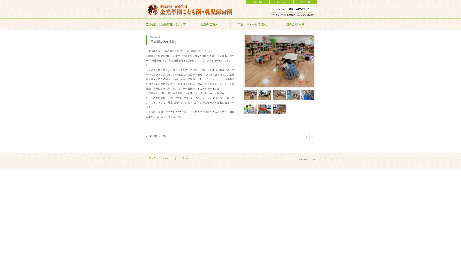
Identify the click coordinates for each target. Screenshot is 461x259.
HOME (151, 158)
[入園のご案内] (208, 24)
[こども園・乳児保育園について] (165, 24)
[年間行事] (252, 24)
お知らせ (167, 158)
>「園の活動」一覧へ (157, 136)
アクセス (305, 2)
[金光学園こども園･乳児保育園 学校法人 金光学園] (190, 10)
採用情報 (258, 2)
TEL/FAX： (293, 9)
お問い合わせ (281, 2)
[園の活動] (295, 24)
